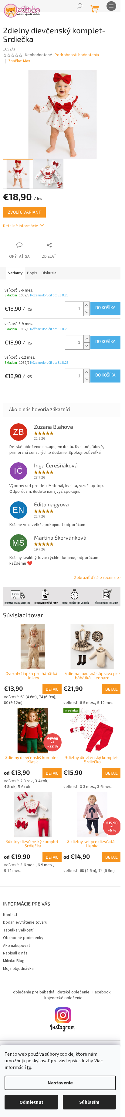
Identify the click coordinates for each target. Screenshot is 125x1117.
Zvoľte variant (24, 208)
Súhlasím (89, 1102)
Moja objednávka (18, 964)
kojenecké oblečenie (61, 994)
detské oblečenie (71, 988)
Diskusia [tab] (49, 270)
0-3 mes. (85, 779)
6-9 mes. (85, 697)
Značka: (19, 61)
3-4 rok (41, 773)
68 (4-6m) (28, 691)
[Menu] (111, 6)
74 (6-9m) (47, 691)
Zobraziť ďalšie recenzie (91, 574)
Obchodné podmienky (23, 934)
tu (29, 1067)
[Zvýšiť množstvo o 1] (82, 302)
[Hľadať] (79, 6)
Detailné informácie (20, 223)
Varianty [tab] (15, 270)
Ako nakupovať (16, 941)
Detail (50, 683)
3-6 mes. (102, 779)
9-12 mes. (103, 697)
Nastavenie (60, 1083)
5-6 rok (24, 779)
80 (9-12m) (13, 697)
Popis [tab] (32, 270)
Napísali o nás (15, 949)
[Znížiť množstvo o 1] (82, 308)
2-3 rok (26, 773)
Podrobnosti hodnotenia (77, 55)
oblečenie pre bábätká (31, 988)
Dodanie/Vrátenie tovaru (25, 918)
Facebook (99, 988)
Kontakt (10, 910)
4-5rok (9, 779)
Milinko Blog (14, 957)
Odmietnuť (31, 1102)
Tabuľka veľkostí (18, 926)
